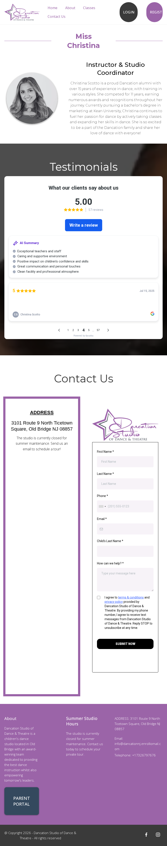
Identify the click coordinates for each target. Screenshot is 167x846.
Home (52, 7)
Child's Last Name (110, 541)
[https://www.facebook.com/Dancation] (146, 834)
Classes (89, 7)
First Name (105, 451)
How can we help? (110, 563)
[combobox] (102, 506)
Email (102, 519)
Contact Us (56, 16)
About (70, 7)
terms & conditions (131, 597)
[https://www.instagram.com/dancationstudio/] (158, 834)
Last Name (105, 473)
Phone (102, 496)
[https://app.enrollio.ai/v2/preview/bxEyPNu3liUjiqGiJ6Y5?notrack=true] (22, 11)
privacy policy (114, 601)
